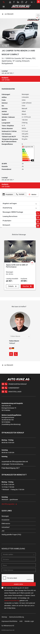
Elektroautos (6, 523)
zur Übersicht (7, 14)
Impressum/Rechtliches (9, 621)
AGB (20, 621)
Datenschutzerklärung (11, 600)
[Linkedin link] (18, 2)
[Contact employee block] (38, 222)
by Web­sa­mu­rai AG (8, 625)
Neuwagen (5, 516)
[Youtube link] (10, 2)
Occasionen (5, 520)
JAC (3, 531)
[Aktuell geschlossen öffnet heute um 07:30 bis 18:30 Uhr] (38, 15)
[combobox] (20, 336)
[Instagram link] (22, 2)
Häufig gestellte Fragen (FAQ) (11, 534)
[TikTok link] (26, 2)
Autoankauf (5, 527)
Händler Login (29, 621)
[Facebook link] (14, 2)
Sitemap (4, 617)
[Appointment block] (38, 226)
